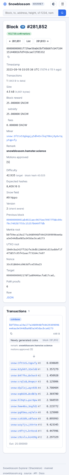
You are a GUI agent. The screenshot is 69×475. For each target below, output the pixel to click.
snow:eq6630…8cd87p (24, 393)
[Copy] (8, 57)
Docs (42, 473)
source (27, 473)
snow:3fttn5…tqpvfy (24, 363)
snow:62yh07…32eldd (24, 369)
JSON (10, 297)
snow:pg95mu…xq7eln (24, 412)
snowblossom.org (12, 473)
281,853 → (42, 41)
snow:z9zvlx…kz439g (24, 437)
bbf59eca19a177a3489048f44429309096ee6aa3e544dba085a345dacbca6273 (34, 327)
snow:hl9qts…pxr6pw (24, 400)
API (35, 473)
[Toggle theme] (53, 4)
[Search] (62, 13)
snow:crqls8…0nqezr (24, 381)
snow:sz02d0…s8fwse (24, 418)
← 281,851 (15, 41)
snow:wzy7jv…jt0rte (24, 424)
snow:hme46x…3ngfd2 (24, 406)
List (28, 41)
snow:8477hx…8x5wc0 (24, 375)
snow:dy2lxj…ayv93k (24, 387)
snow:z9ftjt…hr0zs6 (24, 431)
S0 (23, 26)
